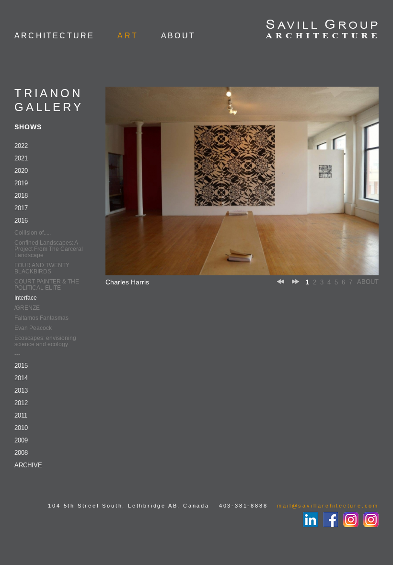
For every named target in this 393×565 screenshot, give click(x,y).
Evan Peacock (33, 328)
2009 (21, 440)
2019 (21, 183)
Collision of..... (32, 232)
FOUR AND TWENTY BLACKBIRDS (41, 268)
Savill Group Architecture (322, 30)
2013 (21, 390)
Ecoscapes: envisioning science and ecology (45, 341)
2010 (21, 427)
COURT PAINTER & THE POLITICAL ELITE (46, 284)
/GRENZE (27, 308)
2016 (21, 220)
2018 (21, 195)
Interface (25, 297)
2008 (21, 452)
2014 (21, 378)
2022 (21, 145)
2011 (20, 415)
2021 (21, 158)
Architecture (54, 36)
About (178, 36)
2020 (21, 170)
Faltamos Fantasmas (41, 318)
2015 (21, 365)
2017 (21, 208)
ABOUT (368, 281)
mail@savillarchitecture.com (328, 505)
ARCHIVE (28, 465)
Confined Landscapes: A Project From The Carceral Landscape (48, 249)
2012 (21, 403)
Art (127, 36)
